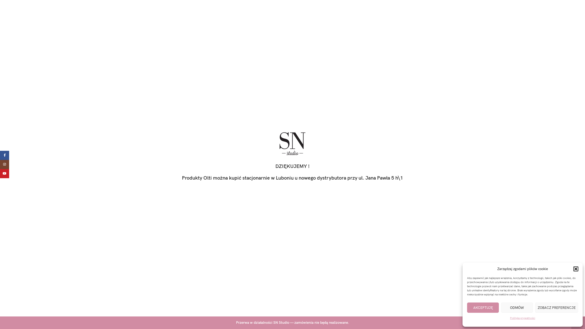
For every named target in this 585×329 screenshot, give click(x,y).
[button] (576, 269)
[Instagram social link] (4, 164)
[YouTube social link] (4, 173)
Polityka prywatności (522, 318)
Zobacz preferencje (557, 308)
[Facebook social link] (4, 155)
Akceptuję (483, 308)
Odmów (517, 308)
